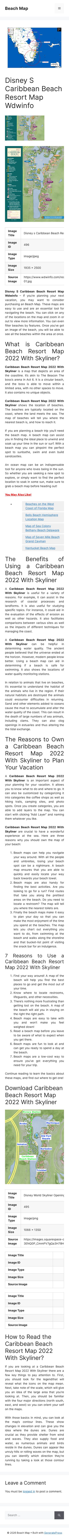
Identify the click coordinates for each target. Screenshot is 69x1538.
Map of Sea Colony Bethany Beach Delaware (42, 528)
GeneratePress (53, 1532)
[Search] (59, 1515)
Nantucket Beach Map (40, 548)
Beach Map (16, 8)
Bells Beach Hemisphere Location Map (41, 517)
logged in (29, 1491)
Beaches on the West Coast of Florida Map (39, 506)
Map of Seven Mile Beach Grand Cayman (42, 539)
